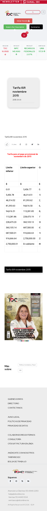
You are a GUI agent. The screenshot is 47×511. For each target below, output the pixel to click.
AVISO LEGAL (14, 417)
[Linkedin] (28, 481)
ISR (20, 370)
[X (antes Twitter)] (22, 481)
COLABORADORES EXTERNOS (21, 435)
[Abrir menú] (43, 12)
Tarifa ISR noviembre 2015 (18, 269)
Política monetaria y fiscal (27, 365)
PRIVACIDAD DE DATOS (18, 425)
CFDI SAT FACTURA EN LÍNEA (20, 443)
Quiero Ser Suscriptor (15, 27)
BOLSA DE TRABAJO (17, 461)
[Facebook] (10, 481)
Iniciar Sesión (22, 21)
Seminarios (35, 27)
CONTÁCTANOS (15, 408)
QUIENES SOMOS (15, 399)
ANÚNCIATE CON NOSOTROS (21, 453)
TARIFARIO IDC (14, 457)
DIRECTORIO (13, 403)
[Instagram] (16, 481)
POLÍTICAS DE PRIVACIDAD (19, 421)
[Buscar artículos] (32, 12)
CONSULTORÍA (14, 439)
